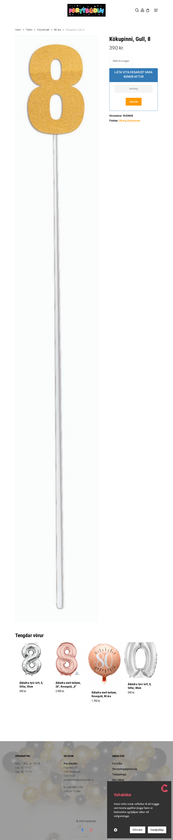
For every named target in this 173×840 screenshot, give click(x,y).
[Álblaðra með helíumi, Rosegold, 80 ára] (104, 664)
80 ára (57, 29)
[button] (156, 10)
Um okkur (118, 779)
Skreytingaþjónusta (124, 769)
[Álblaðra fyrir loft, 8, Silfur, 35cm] (32, 659)
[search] (137, 10)
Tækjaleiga (119, 774)
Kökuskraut (133, 120)
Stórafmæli (43, 29)
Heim (18, 29)
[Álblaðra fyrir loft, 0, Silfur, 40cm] (140, 660)
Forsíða (117, 763)
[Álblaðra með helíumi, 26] (68, 659)
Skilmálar (137, 829)
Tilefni (29, 29)
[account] (142, 10)
